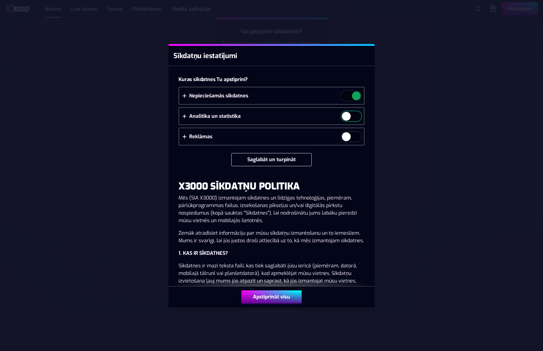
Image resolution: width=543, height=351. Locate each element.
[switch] (356, 96)
